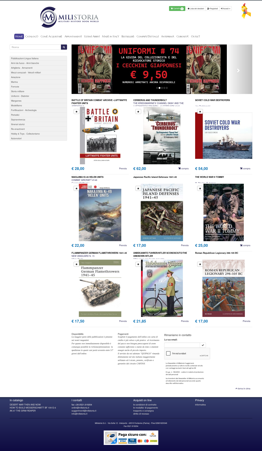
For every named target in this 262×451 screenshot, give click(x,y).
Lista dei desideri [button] (197, 8)
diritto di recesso (141, 413)
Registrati (214, 8)
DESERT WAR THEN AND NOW (25, 404)
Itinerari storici (18, 124)
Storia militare (17, 91)
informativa (200, 404)
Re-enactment (18, 128)
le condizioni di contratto (144, 404)
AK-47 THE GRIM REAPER (23, 410)
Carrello (178, 8)
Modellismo (16, 105)
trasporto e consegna (143, 410)
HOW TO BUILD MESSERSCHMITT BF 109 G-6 (33, 407)
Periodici (15, 114)
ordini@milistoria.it (80, 407)
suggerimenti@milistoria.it (84, 410)
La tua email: (171, 339)
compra (185, 168)
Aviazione (15, 77)
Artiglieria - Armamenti (21, 67)
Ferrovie (15, 86)
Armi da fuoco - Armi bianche (25, 63)
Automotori (16, 138)
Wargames (16, 100)
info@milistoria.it (79, 413)
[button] (85, 69)
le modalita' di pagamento (145, 407)
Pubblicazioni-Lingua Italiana (25, 58)
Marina (14, 81)
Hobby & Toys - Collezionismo (25, 133)
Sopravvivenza (18, 119)
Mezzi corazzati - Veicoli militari (26, 72)
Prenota (123, 168)
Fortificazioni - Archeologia (24, 110)
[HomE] (69, 17)
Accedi (226, 8)
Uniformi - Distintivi (20, 95)
